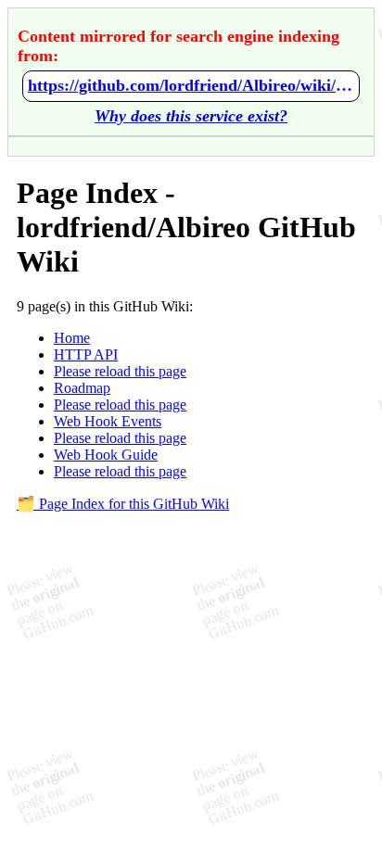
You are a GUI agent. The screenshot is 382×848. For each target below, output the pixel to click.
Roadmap (82, 388)
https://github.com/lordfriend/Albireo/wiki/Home (191, 85)
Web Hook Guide (106, 454)
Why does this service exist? (191, 116)
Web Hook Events (107, 421)
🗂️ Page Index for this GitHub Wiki (123, 504)
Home (72, 338)
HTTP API (86, 354)
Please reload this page (120, 371)
